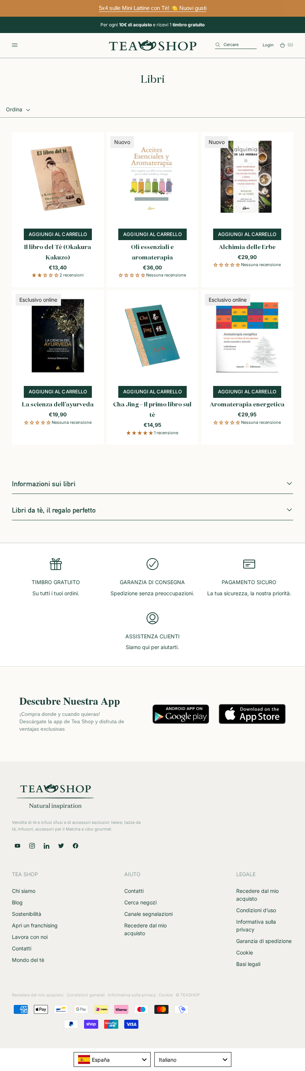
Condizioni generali (86, 995)
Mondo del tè (28, 960)
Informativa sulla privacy (132, 995)
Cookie (244, 952)
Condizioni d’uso (256, 910)
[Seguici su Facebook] (75, 845)
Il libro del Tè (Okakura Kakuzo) (57, 253)
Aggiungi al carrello (60, 235)
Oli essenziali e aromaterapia (152, 253)
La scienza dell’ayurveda (58, 405)
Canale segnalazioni (148, 914)
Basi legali (248, 964)
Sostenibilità (26, 914)
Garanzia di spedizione (264, 941)
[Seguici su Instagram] (32, 845)
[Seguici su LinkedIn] (46, 845)
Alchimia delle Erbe (247, 247)
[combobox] (112, 1059)
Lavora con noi (30, 937)
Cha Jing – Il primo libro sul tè (152, 410)
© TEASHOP (188, 995)
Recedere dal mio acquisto (38, 995)
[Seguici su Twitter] (61, 845)
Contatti (21, 948)
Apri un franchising (35, 925)
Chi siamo (23, 891)
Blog (17, 902)
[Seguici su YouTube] (17, 845)
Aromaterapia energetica (247, 405)
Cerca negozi (140, 902)
